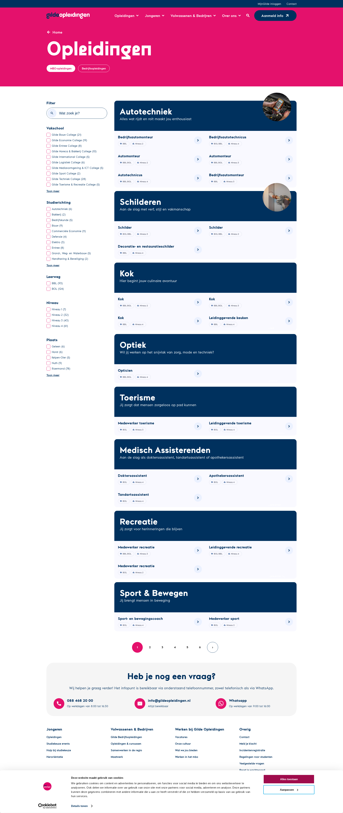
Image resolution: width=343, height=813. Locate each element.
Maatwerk (117, 756)
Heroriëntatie (54, 756)
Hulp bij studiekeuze (58, 750)
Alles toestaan (289, 779)
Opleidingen (54, 737)
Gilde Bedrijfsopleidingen (126, 737)
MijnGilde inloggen (269, 3)
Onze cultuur (183, 743)
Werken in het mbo (186, 756)
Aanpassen (287, 789)
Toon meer (52, 191)
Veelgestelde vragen (251, 763)
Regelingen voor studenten (255, 756)
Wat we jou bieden (186, 750)
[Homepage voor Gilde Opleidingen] (68, 15)
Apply (52, 113)
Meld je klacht (248, 743)
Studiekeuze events (58, 743)
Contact (292, 3)
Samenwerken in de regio (126, 750)
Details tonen (79, 805)
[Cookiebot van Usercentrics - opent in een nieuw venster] (47, 806)
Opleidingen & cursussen (126, 743)
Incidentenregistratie (252, 750)
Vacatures (181, 737)
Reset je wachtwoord (252, 770)
